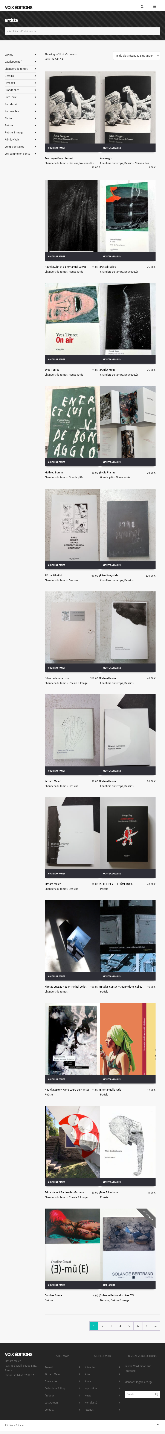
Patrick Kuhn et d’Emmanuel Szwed (66, 266)
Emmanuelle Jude (110, 1089)
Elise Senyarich (109, 575)
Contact (49, 1409)
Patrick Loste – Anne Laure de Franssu (67, 1089)
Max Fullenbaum (109, 1192)
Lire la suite (109, 1285)
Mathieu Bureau (54, 472)
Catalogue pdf (13, 61)
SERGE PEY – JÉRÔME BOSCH (117, 883)
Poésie (104, 888)
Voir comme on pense (17, 153)
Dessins (73, 163)
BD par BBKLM (53, 575)
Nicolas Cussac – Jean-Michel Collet (65, 986)
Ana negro (106, 158)
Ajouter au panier (56, 148)
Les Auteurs (51, 1402)
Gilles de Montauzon (57, 678)
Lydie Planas (107, 472)
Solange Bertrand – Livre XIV (117, 1295)
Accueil (49, 1367)
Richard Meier (108, 678)
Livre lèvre (11, 97)
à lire (87, 1374)
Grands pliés (76, 477)
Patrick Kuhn (107, 369)
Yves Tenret (52, 369)
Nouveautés (86, 163)
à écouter (90, 1367)
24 (53, 59)
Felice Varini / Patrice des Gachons (64, 1192)
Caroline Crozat (54, 1295)
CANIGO (9, 54)
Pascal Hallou (108, 266)
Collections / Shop (55, 1388)
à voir (88, 1381)
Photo (8, 118)
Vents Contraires (14, 146)
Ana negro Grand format (59, 158)
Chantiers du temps (56, 163)
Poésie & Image (78, 683)
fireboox (49, 1395)
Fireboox (10, 83)
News (88, 1395)
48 (58, 59)
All (62, 59)
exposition (91, 1388)
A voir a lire (51, 1381)
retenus (89, 1409)
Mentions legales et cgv (138, 1382)
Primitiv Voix (12, 139)
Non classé (11, 104)
